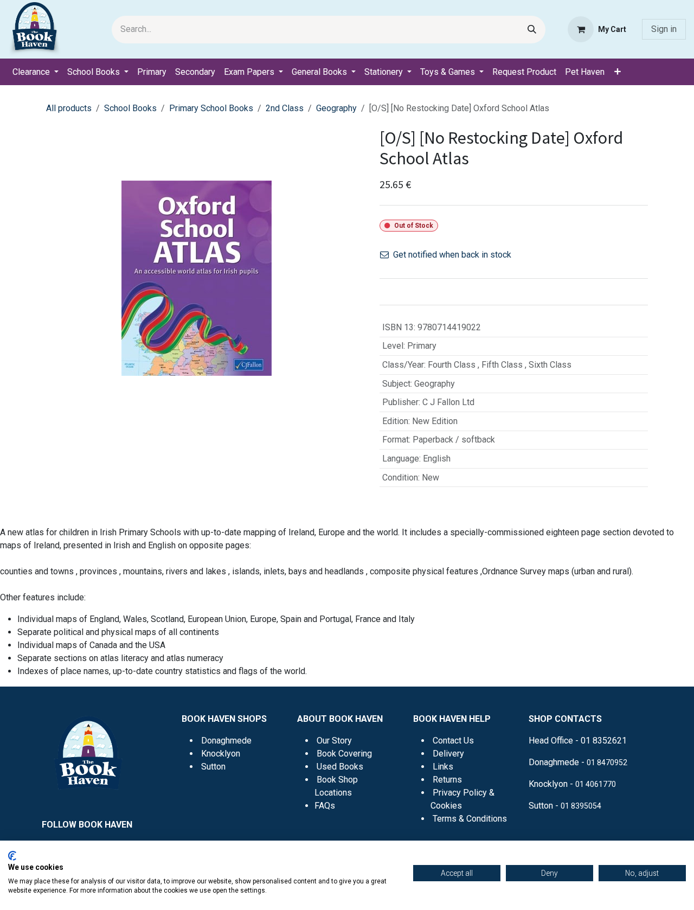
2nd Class (285, 108)
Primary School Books (211, 108)
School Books (130, 108)
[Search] (531, 29)
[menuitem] (35, 72)
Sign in (664, 29)
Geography (336, 108)
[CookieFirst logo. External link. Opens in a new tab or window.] (12, 856)
